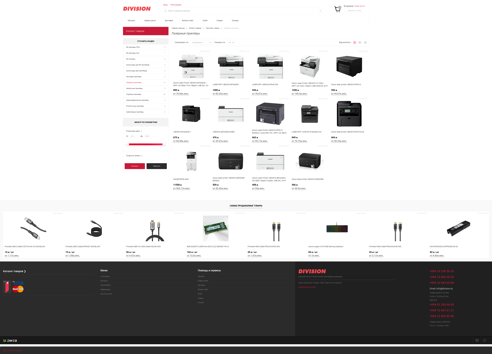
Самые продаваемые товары (246, 206)
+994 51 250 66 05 (442, 304)
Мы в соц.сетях (106, 294)
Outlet (205, 20)
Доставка (169, 20)
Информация (105, 289)
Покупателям (105, 285)
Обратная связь (14, 351)
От (127, 136)
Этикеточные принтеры (135, 106)
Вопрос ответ (187, 20)
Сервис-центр (150, 20)
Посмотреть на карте (307, 287)
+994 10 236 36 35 (442, 271)
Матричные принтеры (134, 88)
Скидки (220, 20)
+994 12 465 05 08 (442, 282)
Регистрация (176, 5)
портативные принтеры (135, 112)
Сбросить (156, 166)
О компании (105, 276)
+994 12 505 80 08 (442, 316)
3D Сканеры (130, 59)
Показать (134, 166)
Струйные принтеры (133, 94)
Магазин (131, 20)
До (141, 136)
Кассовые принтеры (134, 77)
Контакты (104, 281)
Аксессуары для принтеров (136, 71)
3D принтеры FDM (133, 47)
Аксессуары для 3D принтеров (137, 65)
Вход (165, 5)
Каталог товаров (135, 31)
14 (164, 82)
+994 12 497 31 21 (442, 310)
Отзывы (235, 20)
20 (164, 94)
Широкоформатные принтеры (137, 100)
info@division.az (444, 288)
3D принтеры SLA (132, 53)
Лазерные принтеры (134, 82)
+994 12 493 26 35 (442, 277)
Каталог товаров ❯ (14, 271)
